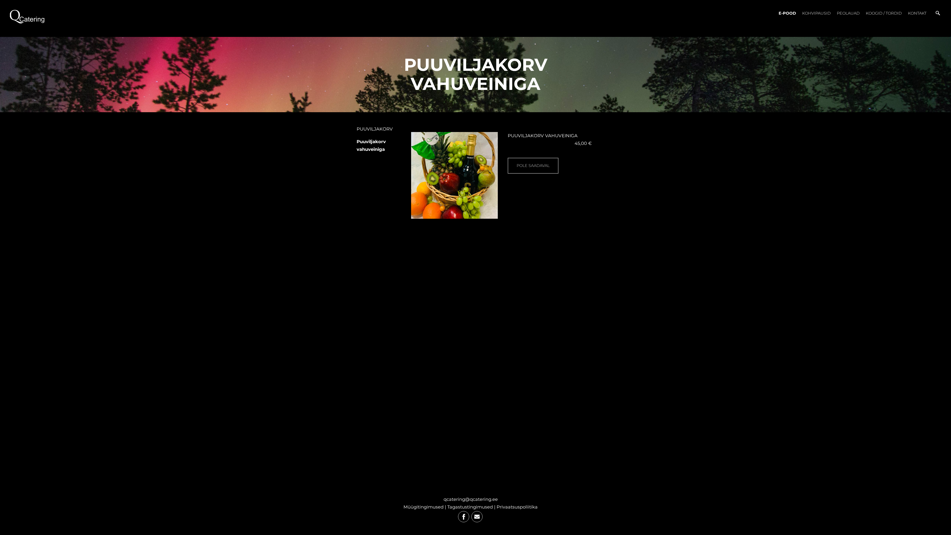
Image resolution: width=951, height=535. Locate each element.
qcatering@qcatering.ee (471, 499)
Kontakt (917, 13)
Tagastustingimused (470, 507)
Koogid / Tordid (884, 13)
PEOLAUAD (848, 13)
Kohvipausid (816, 13)
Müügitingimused (423, 507)
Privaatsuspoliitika (517, 507)
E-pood (787, 13)
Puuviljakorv (375, 129)
